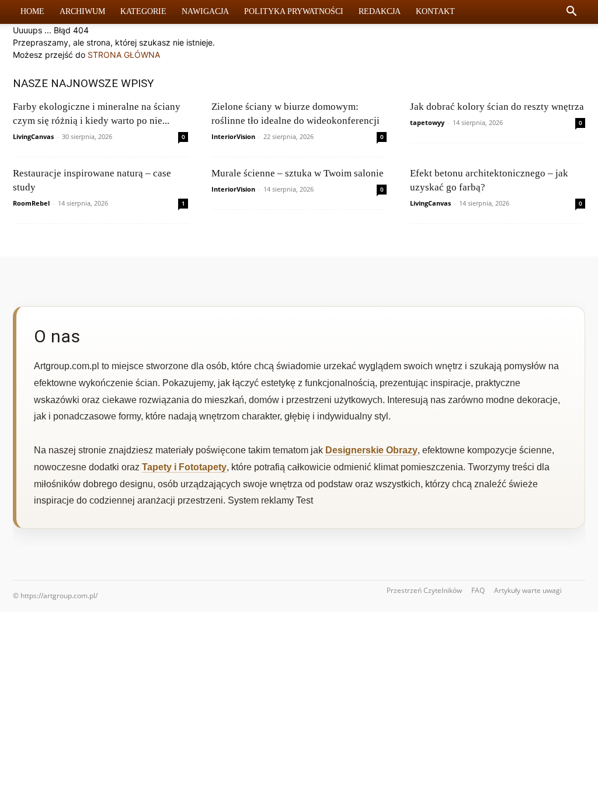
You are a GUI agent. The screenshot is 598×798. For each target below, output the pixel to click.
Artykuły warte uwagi (528, 590)
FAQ (478, 590)
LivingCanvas (33, 136)
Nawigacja (205, 11)
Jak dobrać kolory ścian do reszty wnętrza (497, 106)
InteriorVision (233, 136)
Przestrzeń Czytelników (424, 590)
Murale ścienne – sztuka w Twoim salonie (297, 173)
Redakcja (380, 11)
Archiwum (82, 11)
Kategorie (143, 11)
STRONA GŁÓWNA (124, 55)
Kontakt (435, 11)
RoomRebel (31, 203)
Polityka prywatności (293, 11)
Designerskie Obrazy (371, 450)
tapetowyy (427, 122)
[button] (571, 12)
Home (32, 11)
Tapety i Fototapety (184, 467)
